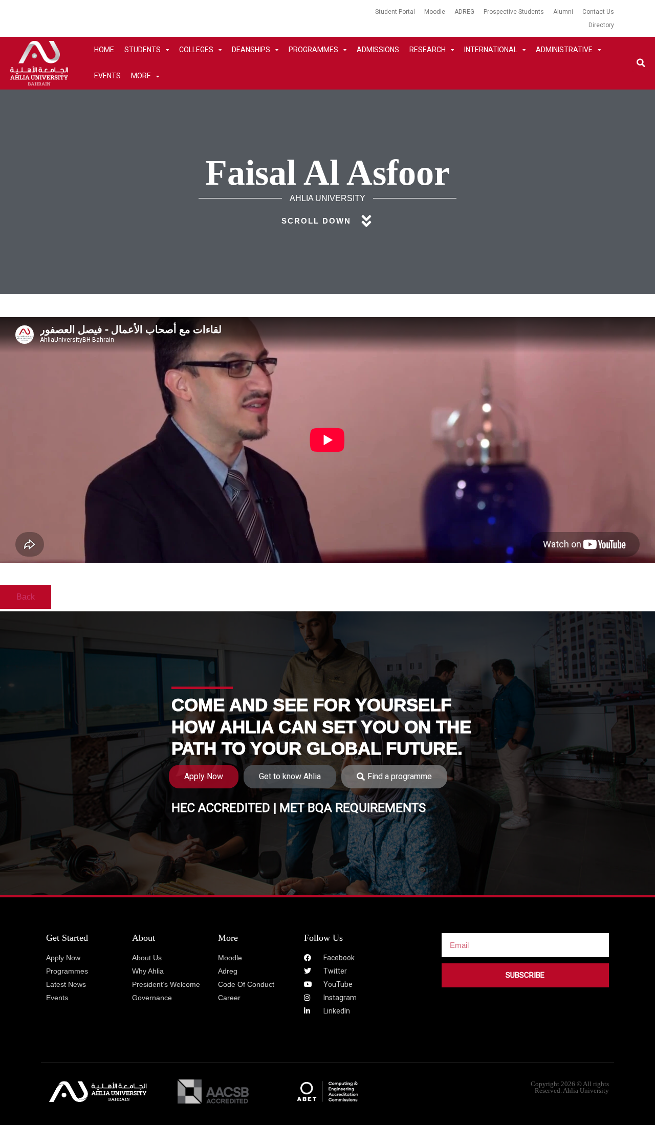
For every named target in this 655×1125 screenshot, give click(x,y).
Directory (601, 25)
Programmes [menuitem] (313, 50)
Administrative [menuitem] (564, 50)
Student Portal (395, 11)
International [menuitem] (490, 50)
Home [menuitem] (104, 50)
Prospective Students (514, 11)
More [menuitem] (141, 76)
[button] (640, 63)
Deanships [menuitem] (251, 50)
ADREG (464, 11)
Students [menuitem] (142, 50)
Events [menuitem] (107, 76)
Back (25, 596)
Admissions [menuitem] (378, 50)
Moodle (434, 11)
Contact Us (598, 11)
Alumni (563, 11)
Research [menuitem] (427, 50)
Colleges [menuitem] (196, 50)
